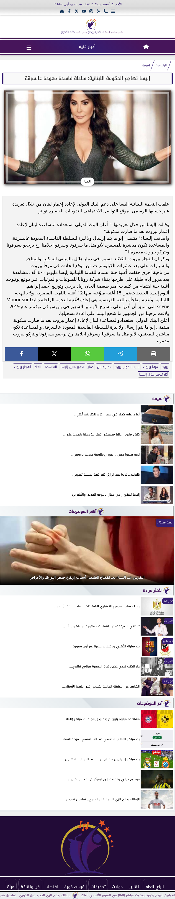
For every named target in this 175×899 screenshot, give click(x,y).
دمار (90, 367)
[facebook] (21, 354)
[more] (113, 11)
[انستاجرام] (91, 11)
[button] (9, 552)
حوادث (117, 887)
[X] (54, 354)
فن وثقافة (30, 887)
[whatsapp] (87, 354)
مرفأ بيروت (150, 367)
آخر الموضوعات (149, 703)
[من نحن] (105, 11)
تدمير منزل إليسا (72, 367)
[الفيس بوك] (69, 11)
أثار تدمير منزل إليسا (153, 374)
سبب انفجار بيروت (127, 367)
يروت (165, 367)
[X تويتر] (76, 11)
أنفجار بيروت (22, 367)
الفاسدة (51, 367)
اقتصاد (52, 887)
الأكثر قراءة (152, 590)
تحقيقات (98, 887)
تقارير (134, 887)
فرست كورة (74, 887)
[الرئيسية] (62, 11)
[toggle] (29, 47)
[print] (153, 354)
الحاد (38, 367)
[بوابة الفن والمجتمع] (91, 24)
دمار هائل (104, 367)
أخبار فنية (87, 46)
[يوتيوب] (84, 11)
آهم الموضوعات (82, 511)
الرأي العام (154, 887)
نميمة (146, 65)
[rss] (98, 11)
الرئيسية (161, 65)
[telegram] (120, 354)
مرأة (10, 887)
